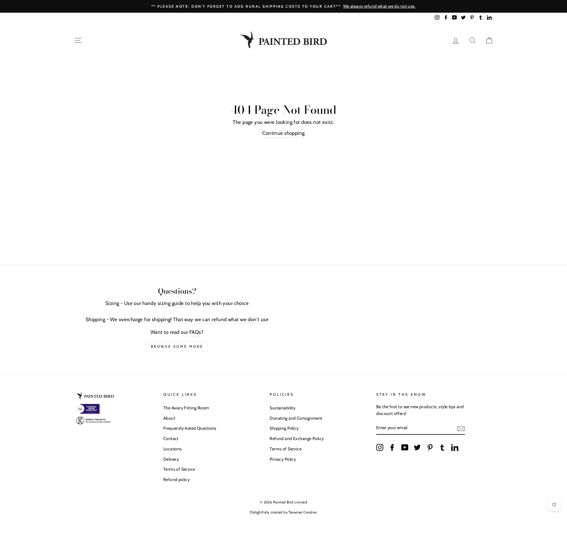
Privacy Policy (283, 459)
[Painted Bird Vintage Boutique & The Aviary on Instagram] (379, 447)
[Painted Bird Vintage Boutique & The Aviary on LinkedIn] (454, 447)
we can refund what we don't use (231, 319)
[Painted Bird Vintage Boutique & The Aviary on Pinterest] (430, 447)
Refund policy (176, 479)
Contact (171, 438)
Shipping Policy (284, 428)
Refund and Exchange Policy (297, 438)
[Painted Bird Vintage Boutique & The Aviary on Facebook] (392, 447)
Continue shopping (283, 133)
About (169, 418)
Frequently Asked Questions (189, 428)
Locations (172, 449)
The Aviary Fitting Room (186, 408)
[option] (283, 6)
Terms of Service (179, 469)
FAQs (195, 332)
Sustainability (282, 408)
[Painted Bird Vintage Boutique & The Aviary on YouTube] (404, 447)
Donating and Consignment (296, 418)
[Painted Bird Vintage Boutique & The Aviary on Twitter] (417, 447)
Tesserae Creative (303, 512)
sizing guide (171, 303)
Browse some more (177, 346)
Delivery (171, 459)
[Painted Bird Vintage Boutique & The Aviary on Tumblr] (442, 447)
